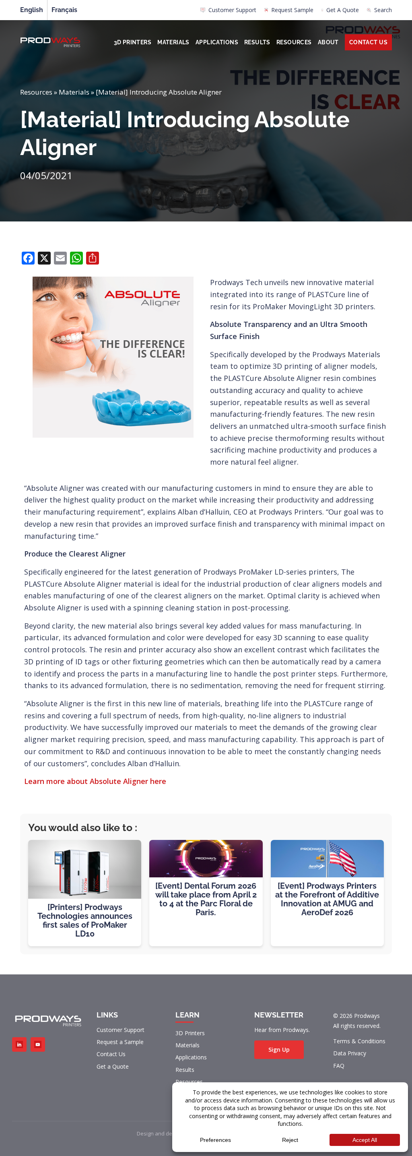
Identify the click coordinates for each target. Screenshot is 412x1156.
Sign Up (279, 1049)
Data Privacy (349, 1053)
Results (257, 42)
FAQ (338, 1065)
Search (383, 10)
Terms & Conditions (359, 1041)
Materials (173, 42)
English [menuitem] (31, 10)
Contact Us (368, 42)
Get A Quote (342, 10)
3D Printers (133, 42)
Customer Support (232, 10)
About (328, 42)
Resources (294, 42)
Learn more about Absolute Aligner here (95, 781)
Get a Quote (113, 1066)
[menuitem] (228, 12)
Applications (217, 42)
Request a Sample (120, 1042)
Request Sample (292, 10)
